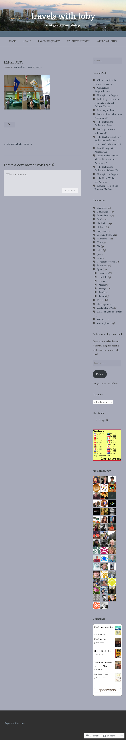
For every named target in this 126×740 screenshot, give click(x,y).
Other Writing (107, 41)
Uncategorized (104, 304)
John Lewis (98, 654)
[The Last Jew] (118, 646)
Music (100, 242)
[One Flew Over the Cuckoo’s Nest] (118, 668)
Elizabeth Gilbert (100, 678)
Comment (70, 190)
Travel (100, 300)
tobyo (39, 67)
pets (99, 254)
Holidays (101, 227)
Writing (100, 319)
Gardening (102, 223)
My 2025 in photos (106, 110)
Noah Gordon (99, 643)
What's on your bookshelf (109, 311)
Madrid (102, 284)
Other (100, 250)
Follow (99, 374)
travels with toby (63, 16)
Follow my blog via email (107, 334)
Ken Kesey (98, 669)
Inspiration (102, 231)
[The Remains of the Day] (118, 634)
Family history (104, 215)
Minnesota (102, 238)
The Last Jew (100, 639)
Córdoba (103, 277)
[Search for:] (107, 61)
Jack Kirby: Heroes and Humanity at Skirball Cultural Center (107, 103)
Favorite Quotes (49, 41)
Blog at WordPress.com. (14, 723)
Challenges (102, 211)
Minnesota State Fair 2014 (19, 144)
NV (98, 246)
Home (12, 41)
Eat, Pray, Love (101, 674)
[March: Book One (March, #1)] (118, 657)
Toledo (102, 296)
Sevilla (102, 292)
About (27, 41)
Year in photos (103, 323)
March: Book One (102, 651)
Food (99, 219)
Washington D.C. (105, 308)
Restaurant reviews (106, 261)
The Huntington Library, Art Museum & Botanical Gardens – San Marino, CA (107, 140)
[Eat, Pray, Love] (118, 681)
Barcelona (104, 273)
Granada (103, 281)
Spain (99, 269)
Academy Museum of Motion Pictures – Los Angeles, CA (106, 159)
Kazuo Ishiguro (99, 634)
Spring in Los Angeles (108, 95)
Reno (99, 258)
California (101, 208)
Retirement (102, 265)
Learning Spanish (78, 41)
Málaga (102, 288)
